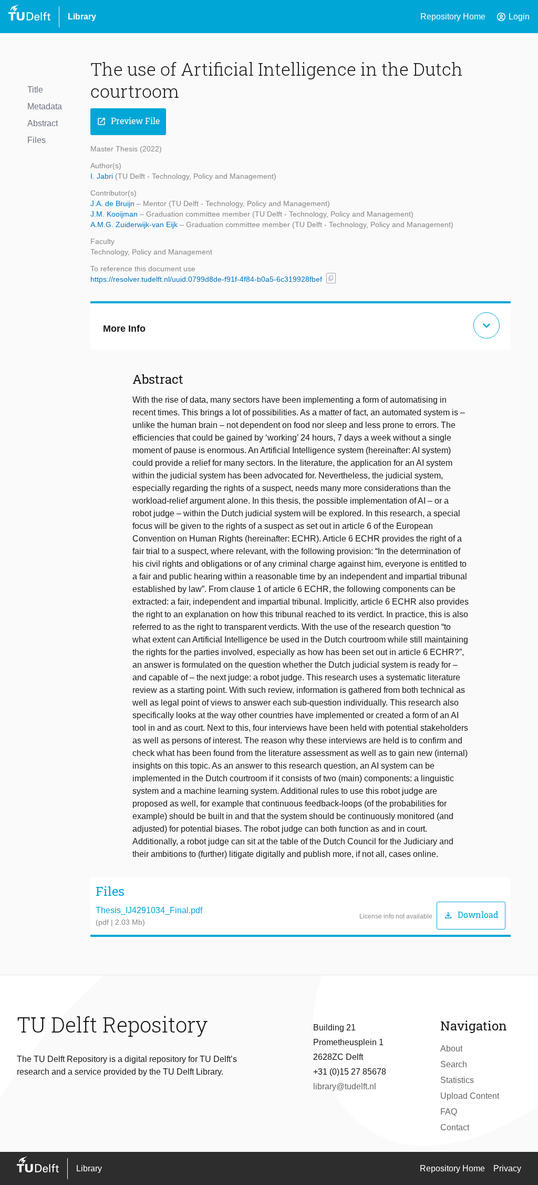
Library (82, 16)
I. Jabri (102, 176)
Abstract (42, 123)
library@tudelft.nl (344, 1086)
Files (36, 140)
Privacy (507, 1168)
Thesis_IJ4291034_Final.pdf (149, 910)
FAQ (448, 1111)
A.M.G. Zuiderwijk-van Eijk (135, 224)
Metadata (44, 106)
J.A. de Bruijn (113, 203)
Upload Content (469, 1095)
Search (453, 1064)
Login (513, 17)
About (451, 1048)
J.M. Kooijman (115, 214)
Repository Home (452, 16)
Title (35, 89)
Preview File (128, 121)
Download (471, 915)
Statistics (457, 1080)
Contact (454, 1127)
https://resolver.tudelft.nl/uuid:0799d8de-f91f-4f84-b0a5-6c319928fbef (206, 279)
